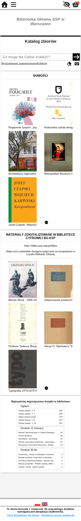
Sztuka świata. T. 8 (26, 411)
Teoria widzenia (25, 436)
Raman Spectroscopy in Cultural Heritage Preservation (42, 432)
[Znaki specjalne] (77, 63)
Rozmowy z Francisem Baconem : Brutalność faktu (40, 445)
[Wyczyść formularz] (69, 63)
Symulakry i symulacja (27, 439)
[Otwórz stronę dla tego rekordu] (23, 106)
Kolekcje (42, 63)
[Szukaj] (76, 56)
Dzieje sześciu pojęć (27, 417)
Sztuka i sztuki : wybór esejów (31, 467)
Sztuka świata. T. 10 (27, 423)
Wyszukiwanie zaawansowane (19, 63)
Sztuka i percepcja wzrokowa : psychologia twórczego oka (43, 442)
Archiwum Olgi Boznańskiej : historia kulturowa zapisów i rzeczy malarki (49, 461)
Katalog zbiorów (40, 41)
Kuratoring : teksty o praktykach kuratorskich (37, 454)
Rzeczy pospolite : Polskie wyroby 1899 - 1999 (38, 464)
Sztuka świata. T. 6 (26, 420)
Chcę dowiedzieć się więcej (23, 515)
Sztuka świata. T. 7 (26, 414)
